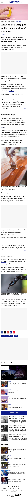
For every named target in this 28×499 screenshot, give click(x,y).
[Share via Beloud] (14, 332)
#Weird (10, 335)
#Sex (16, 335)
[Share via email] (11, 332)
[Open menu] (2, 2)
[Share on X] (5, 332)
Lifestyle (3, 34)
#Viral (4, 335)
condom (11, 91)
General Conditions (14, 488)
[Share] (8, 332)
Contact (18, 486)
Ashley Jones (18, 21)
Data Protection (6, 488)
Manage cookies (21, 488)
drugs (3, 127)
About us (10, 486)
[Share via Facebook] (2, 332)
